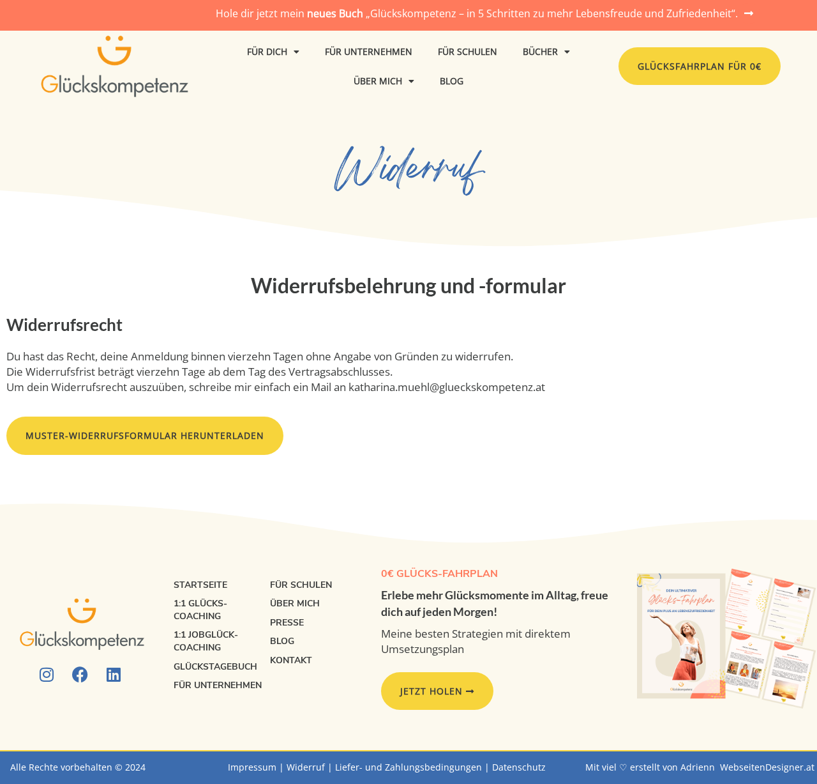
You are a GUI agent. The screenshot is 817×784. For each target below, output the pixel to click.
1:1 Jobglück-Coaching (206, 641)
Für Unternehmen (368, 51)
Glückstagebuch (215, 667)
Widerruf (306, 767)
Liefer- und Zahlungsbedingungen (408, 767)
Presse (287, 623)
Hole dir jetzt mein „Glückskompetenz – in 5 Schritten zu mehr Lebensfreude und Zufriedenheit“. (477, 13)
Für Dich (267, 51)
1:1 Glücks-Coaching (200, 609)
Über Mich (378, 81)
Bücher (540, 51)
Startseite (200, 585)
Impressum (252, 767)
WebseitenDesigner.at (767, 767)
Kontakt (291, 660)
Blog (451, 81)
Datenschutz (519, 767)
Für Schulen (467, 51)
